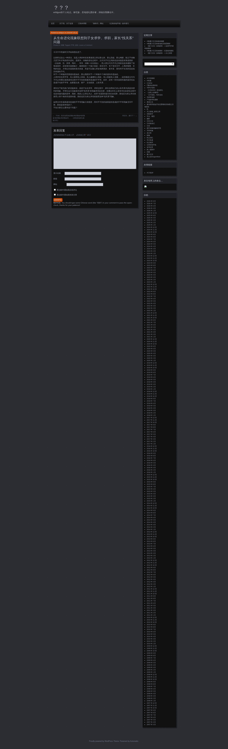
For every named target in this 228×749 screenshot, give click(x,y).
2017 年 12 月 (152, 418)
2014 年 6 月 (151, 517)
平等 (72, 45)
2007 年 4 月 (151, 722)
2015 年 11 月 (152, 477)
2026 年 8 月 (151, 201)
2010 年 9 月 (151, 625)
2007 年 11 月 (152, 705)
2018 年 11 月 (152, 394)
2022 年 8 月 (151, 294)
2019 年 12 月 (152, 363)
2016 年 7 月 (151, 458)
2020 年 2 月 (151, 358)
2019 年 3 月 (151, 384)
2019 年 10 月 (152, 368)
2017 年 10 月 (152, 422)
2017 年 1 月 (151, 444)
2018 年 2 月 (151, 413)
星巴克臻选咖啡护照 (154, 128)
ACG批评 (150, 173)
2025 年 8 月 (151, 215)
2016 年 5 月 (151, 463)
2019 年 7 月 (151, 375)
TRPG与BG (151, 88)
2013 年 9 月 (151, 539)
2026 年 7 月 (151, 203)
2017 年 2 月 (151, 441)
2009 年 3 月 (151, 667)
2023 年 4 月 (151, 275)
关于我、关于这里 (66, 23)
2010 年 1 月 (151, 644)
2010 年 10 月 (152, 622)
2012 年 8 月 (151, 570)
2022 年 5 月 (151, 301)
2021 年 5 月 (151, 327)
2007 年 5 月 (151, 720)
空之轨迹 (150, 140)
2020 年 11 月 (152, 341)
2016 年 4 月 (151, 465)
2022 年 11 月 (152, 287)
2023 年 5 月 (151, 272)
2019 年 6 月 (151, 377)
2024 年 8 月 (151, 237)
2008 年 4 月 (151, 694)
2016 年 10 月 (152, 451)
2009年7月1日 (72, 33)
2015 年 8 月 (151, 484)
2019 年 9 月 (151, 370)
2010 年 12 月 (152, 617)
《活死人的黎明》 (153, 92)
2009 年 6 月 (151, 660)
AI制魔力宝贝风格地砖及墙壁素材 (158, 44)
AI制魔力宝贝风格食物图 (155, 41)
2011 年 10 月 (152, 594)
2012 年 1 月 (151, 586)
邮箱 (55, 179)
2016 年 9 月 (151, 453)
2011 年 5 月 (151, 606)
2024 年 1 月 (151, 253)
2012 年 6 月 (151, 575)
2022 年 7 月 (151, 296)
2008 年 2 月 (151, 698)
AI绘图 (149, 81)
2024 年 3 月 (151, 249)
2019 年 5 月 (151, 380)
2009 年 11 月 (152, 648)
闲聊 (62, 45)
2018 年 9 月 (151, 399)
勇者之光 (150, 102)
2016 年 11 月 (152, 449)
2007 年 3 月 (151, 724)
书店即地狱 (151, 97)
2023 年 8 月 (151, 265)
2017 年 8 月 (151, 427)
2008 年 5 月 (151, 691)
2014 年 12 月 (152, 503)
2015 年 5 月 (151, 491)
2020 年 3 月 (151, 356)
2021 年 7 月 (151, 322)
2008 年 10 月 (152, 679)
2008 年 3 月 (151, 696)
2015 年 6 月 (151, 489)
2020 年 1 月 (151, 360)
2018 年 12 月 (152, 391)
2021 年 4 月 (151, 330)
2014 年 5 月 (151, 520)
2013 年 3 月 (151, 553)
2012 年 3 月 (151, 582)
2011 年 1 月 (151, 615)
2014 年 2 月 (151, 527)
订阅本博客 (82, 23)
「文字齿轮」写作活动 (155, 95)
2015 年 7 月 (151, 487)
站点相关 (150, 142)
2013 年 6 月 (151, 546)
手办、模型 (151, 116)
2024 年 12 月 (152, 227)
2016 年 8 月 (151, 456)
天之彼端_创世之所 (153, 111)
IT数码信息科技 (152, 85)
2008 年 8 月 (151, 684)
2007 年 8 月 (151, 713)
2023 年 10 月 (152, 261)
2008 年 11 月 (152, 677)
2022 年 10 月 (152, 289)
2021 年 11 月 (152, 315)
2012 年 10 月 (152, 565)
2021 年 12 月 (152, 313)
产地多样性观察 (152, 100)
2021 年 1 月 (151, 337)
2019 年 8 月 (151, 372)
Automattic (134, 741)
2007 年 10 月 (152, 708)
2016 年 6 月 (151, 460)
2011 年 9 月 (151, 596)
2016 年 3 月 (151, 468)
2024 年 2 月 (151, 251)
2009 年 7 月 (151, 658)
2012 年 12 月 (152, 560)
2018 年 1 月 (151, 415)
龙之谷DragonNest (153, 157)
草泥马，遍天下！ (128, 116)
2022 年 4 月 (151, 303)
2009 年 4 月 (151, 665)
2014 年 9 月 (151, 510)
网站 (55, 184)
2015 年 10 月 (152, 479)
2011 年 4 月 (151, 608)
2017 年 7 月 (151, 429)
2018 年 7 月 (151, 401)
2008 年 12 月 (152, 675)
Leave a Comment (85, 45)
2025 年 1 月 (151, 225)
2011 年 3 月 (151, 610)
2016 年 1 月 (151, 472)
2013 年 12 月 (152, 532)
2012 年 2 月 (151, 584)
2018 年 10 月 (152, 396)
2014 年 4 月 (151, 522)
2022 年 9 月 (151, 291)
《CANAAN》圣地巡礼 (155, 90)
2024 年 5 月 (151, 244)
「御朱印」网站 (97, 23)
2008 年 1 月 (151, 701)
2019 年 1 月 (151, 389)
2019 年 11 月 (152, 365)
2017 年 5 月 (151, 434)
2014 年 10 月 (152, 508)
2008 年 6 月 (151, 689)
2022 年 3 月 (151, 306)
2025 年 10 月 (152, 213)
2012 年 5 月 (151, 577)
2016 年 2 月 (151, 470)
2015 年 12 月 (152, 475)
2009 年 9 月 (151, 653)
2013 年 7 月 (151, 544)
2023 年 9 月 (151, 263)
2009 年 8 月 (151, 655)
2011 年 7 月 (151, 601)
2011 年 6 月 (151, 603)
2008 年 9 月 (151, 682)
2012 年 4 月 (151, 579)
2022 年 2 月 (151, 308)
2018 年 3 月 (151, 410)
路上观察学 (151, 150)
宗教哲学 (150, 114)
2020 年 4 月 (151, 353)
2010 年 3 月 (151, 639)
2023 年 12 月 (152, 256)
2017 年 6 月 (151, 432)
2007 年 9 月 (151, 710)
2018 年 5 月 (151, 406)
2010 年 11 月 (152, 620)
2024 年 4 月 (151, 246)
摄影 (148, 119)
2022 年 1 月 (151, 311)
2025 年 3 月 (151, 220)
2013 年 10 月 (152, 537)
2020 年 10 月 (152, 344)
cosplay (149, 83)
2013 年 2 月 (151, 556)
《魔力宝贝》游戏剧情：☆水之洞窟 (159, 53)
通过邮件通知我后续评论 (67, 190)
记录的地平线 (151, 145)
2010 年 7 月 (151, 629)
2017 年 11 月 (152, 420)
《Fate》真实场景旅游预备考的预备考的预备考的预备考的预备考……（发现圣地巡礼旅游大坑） (69, 118)
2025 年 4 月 (151, 218)
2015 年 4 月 (151, 494)
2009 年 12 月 (152, 646)
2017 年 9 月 (151, 425)
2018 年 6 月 (151, 403)
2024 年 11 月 (152, 230)
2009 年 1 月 (151, 672)
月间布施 (150, 131)
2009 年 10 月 (152, 651)
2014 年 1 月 (151, 529)
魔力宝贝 (150, 154)
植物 (148, 135)
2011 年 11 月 (152, 591)
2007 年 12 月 (152, 703)
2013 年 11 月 (152, 534)
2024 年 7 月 (151, 239)
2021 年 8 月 (151, 320)
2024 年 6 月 (151, 242)
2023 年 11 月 (152, 258)
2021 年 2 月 (151, 334)
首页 (52, 23)
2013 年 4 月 (151, 551)
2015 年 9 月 (151, 482)
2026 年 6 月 (151, 206)
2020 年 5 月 (151, 351)
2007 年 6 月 (151, 717)
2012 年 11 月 (152, 563)
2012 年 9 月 (151, 567)
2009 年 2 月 (151, 670)
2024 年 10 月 (152, 232)
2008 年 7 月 (151, 686)
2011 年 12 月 (152, 589)
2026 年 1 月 (151, 211)
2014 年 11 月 (152, 506)
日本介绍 (150, 121)
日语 (148, 126)
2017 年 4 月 (151, 437)
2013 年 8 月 (151, 541)
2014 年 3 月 (151, 525)
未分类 (149, 133)
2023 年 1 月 (151, 282)
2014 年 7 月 (151, 515)
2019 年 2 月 (151, 387)
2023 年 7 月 (151, 268)
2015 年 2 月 (151, 498)
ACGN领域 (151, 78)
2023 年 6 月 (151, 270)
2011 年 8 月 (151, 598)
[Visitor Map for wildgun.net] (145, 187)
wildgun (61, 33)
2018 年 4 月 (151, 408)
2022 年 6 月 (151, 299)
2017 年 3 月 (151, 439)
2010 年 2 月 (151, 641)
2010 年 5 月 (151, 634)
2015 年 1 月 (151, 501)
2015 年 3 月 (151, 496)
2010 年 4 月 (151, 636)
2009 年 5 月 (151, 663)
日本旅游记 (151, 123)
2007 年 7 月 (151, 715)
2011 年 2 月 (151, 613)
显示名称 (57, 173)
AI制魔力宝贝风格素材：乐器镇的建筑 (160, 51)
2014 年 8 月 (151, 513)
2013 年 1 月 (151, 558)
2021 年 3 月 (151, 332)
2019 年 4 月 (151, 382)
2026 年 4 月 (151, 208)
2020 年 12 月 (152, 339)
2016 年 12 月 (152, 446)
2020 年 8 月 (151, 346)
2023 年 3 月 (151, 277)
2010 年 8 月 (151, 627)
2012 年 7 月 (151, 572)
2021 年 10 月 (152, 318)
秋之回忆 (150, 138)
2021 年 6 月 (151, 325)
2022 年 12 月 (152, 284)
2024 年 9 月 (151, 234)
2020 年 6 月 (151, 349)
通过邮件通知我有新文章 (67, 195)
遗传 (76, 45)
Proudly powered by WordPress (101, 741)
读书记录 (150, 147)
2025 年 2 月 (151, 222)
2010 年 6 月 (151, 632)
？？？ (61, 8)
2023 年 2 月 (151, 280)
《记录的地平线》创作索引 (118, 23)
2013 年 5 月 (151, 548)
